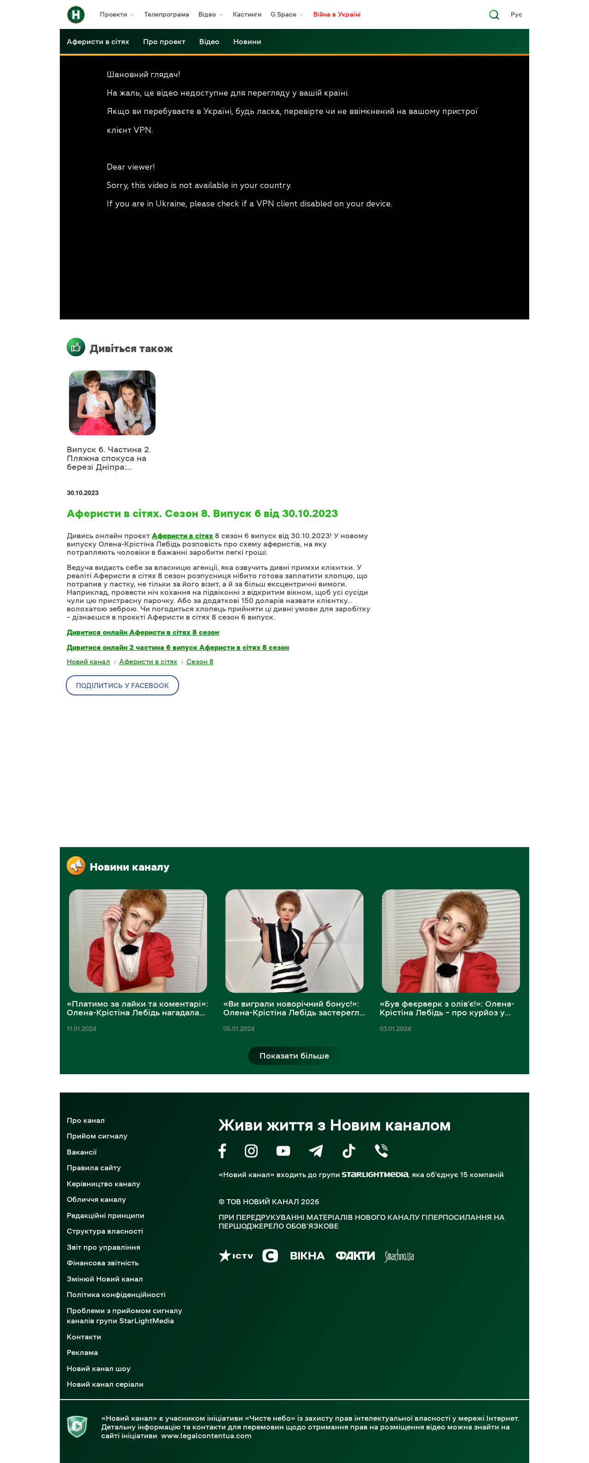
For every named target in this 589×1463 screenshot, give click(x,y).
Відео (207, 14)
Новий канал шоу (99, 1368)
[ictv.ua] (236, 1257)
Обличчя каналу (96, 1199)
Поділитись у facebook (122, 685)
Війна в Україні (337, 14)
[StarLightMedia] (375, 1174)
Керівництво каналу (103, 1183)
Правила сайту (94, 1167)
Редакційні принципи (105, 1215)
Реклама (82, 1352)
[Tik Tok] (348, 1152)
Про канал (86, 1120)
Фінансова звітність (103, 1262)
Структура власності (105, 1231)
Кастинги (247, 14)
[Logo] (76, 15)
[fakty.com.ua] (355, 1257)
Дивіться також (131, 348)
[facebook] (222, 1152)
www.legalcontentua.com (206, 1435)
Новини (247, 41)
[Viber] (381, 1152)
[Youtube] (283, 1152)
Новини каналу (129, 866)
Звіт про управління (103, 1247)
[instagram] (251, 1152)
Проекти (113, 14)
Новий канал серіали (105, 1384)
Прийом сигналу (97, 1135)
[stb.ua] (270, 1257)
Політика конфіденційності (116, 1294)
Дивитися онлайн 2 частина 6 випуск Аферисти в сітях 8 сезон (178, 647)
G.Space (283, 14)
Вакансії (82, 1152)
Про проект (164, 41)
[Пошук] (494, 17)
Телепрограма (166, 14)
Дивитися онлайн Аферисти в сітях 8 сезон (143, 632)
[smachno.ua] (399, 1257)
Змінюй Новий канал (105, 1278)
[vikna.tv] (307, 1257)
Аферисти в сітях (98, 41)
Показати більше (294, 1056)
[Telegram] (316, 1152)
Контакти (84, 1336)
